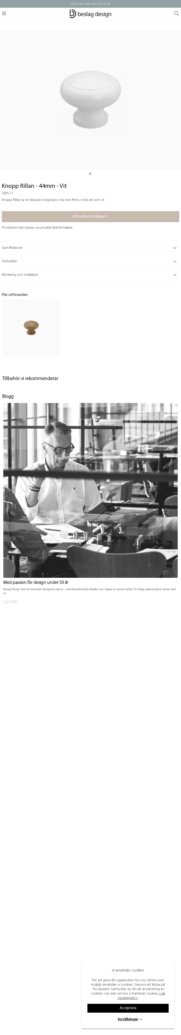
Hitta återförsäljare (89, 216)
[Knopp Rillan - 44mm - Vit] (90, 174)
